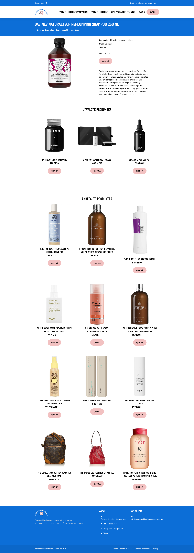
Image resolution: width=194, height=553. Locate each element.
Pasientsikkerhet (99, 12)
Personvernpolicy (142, 548)
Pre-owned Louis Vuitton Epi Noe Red (97, 472)
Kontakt (123, 548)
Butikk (153, 12)
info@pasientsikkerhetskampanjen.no (144, 3)
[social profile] (46, 3)
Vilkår (130, 548)
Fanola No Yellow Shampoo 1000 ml (140, 259)
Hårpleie (113, 40)
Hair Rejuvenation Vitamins (54, 159)
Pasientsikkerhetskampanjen (73, 12)
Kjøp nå (105, 61)
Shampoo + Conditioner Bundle (97, 159)
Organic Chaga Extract (139, 159)
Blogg (142, 12)
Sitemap (155, 548)
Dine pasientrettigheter (123, 12)
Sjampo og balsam (125, 40)
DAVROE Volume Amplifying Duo (97, 400)
